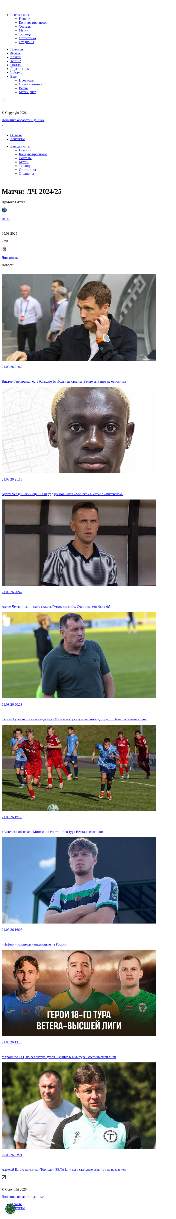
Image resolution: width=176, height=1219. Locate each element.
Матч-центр (27, 92)
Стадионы (26, 42)
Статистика (27, 38)
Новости (25, 18)
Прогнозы (26, 80)
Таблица (25, 34)
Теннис (15, 61)
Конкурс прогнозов (33, 22)
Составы (25, 26)
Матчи (24, 30)
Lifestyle (16, 72)
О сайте (16, 135)
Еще (13, 76)
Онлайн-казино (30, 84)
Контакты (17, 139)
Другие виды (20, 69)
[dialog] (10, 1209)
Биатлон (16, 65)
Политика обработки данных (23, 120)
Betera (23, 88)
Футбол (15, 53)
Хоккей (15, 57)
